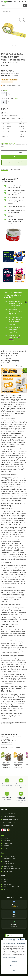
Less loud (8, 93)
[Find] (25, 5)
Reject (14, 970)
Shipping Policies (8, 866)
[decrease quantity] (3, 152)
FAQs (19, 524)
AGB (4, 881)
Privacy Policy (7, 884)
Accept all (14, 961)
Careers (5, 848)
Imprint (5, 879)
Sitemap (5, 889)
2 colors (9, 102)
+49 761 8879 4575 (9, 816)
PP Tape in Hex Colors (13, 73)
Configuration (14, 966)
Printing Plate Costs (9, 858)
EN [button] (15, 1)
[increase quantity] (25, 152)
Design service (7, 843)
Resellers (6, 845)
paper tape (9, 532)
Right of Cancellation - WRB (11, 887)
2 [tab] (12, 45)
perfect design (11, 660)
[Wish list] (22, 1)
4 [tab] (15, 45)
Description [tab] (4, 169)
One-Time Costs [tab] (15, 169)
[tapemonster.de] (8, 1)
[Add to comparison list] (19, 20)
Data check (6, 840)
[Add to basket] (2, 16)
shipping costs (14, 115)
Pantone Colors (7, 871)
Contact (5, 838)
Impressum (5, 957)
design (14, 583)
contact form (9, 825)
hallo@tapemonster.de (10, 819)
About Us (6, 861)
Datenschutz (12, 957)
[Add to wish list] (23, 20)
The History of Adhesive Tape (11, 868)
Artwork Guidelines (8, 856)
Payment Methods (8, 863)
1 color (3, 102)
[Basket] (25, 1)
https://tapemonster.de (6, 744)
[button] (19, 1)
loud (3, 93)
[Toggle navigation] (2, 1)
